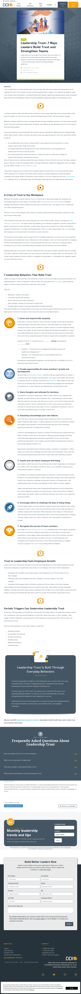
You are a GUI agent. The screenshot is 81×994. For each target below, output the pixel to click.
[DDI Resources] (76, 974)
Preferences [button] (31, 990)
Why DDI (40, 5)
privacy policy (67, 847)
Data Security (8, 950)
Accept (71, 988)
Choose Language (10, 1)
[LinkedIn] (43, 974)
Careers (6, 948)
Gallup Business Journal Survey (37, 530)
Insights (49, 5)
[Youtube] (54, 974)
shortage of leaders (36, 375)
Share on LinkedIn (68, 806)
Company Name (46, 898)
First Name (11, 876)
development (52, 381)
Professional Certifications (12, 955)
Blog (21, 962)
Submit (58, 840)
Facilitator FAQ (8, 953)
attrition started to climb (28, 166)
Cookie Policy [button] (60, 988)
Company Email (59, 824)
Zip (42, 890)
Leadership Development (13, 806)
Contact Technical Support (50, 955)
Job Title (11, 898)
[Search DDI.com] (55, 5)
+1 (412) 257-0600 (48, 950)
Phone (43, 883)
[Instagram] (65, 974)
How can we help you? (15, 906)
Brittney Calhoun (33, 72)
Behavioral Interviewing (11, 962)
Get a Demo (73, 5)
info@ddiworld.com (48, 953)
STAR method (35, 544)
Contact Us (62, 5)
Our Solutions (30, 5)
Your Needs (19, 5)
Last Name (44, 876)
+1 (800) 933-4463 (44, 870)
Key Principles (57, 282)
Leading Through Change (31, 962)
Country (57, 831)
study (66, 229)
